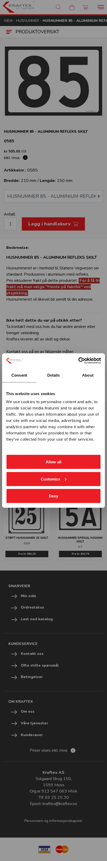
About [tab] (87, 375)
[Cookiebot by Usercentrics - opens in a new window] (78, 360)
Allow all (53, 462)
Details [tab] (53, 375)
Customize (50, 479)
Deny (53, 496)
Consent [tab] (19, 375)
